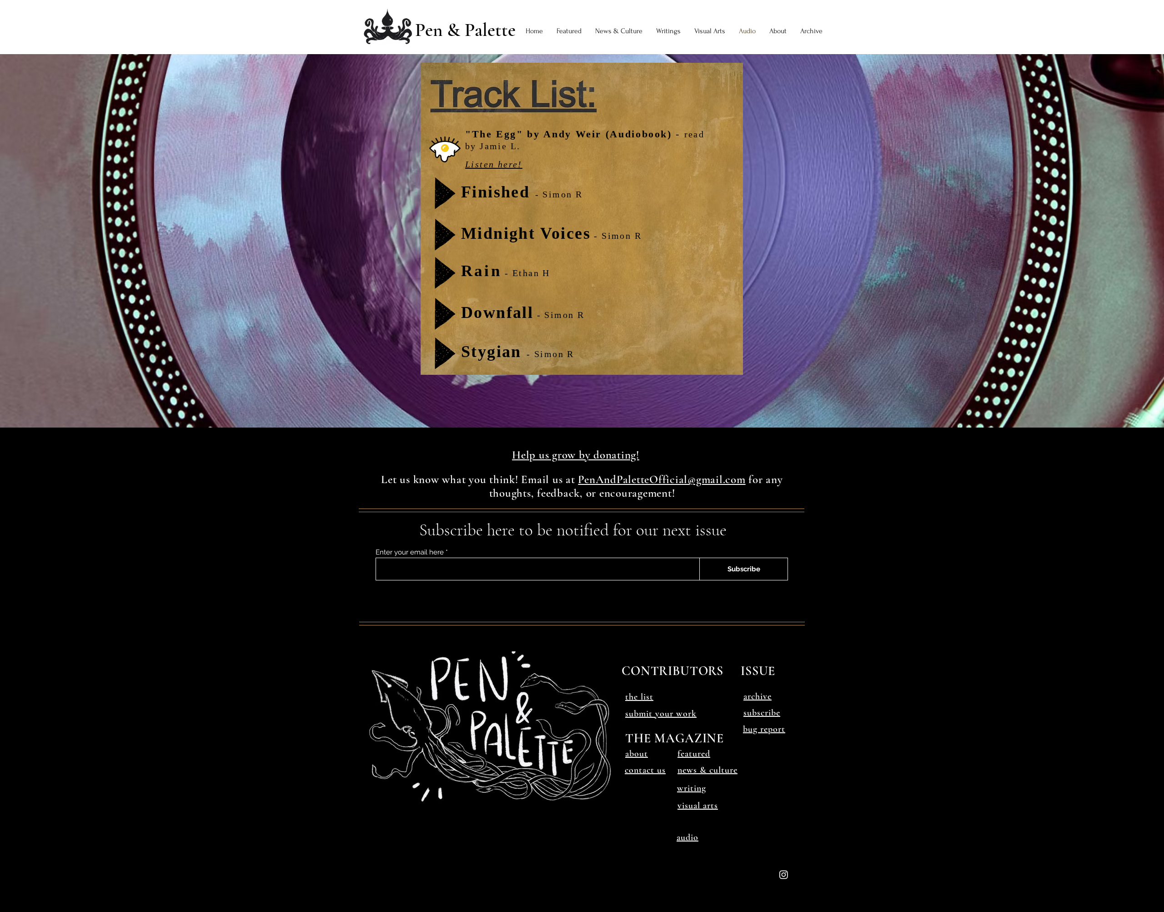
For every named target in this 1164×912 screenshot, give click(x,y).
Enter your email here (410, 552)
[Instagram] (783, 874)
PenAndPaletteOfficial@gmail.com (661, 479)
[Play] (445, 193)
